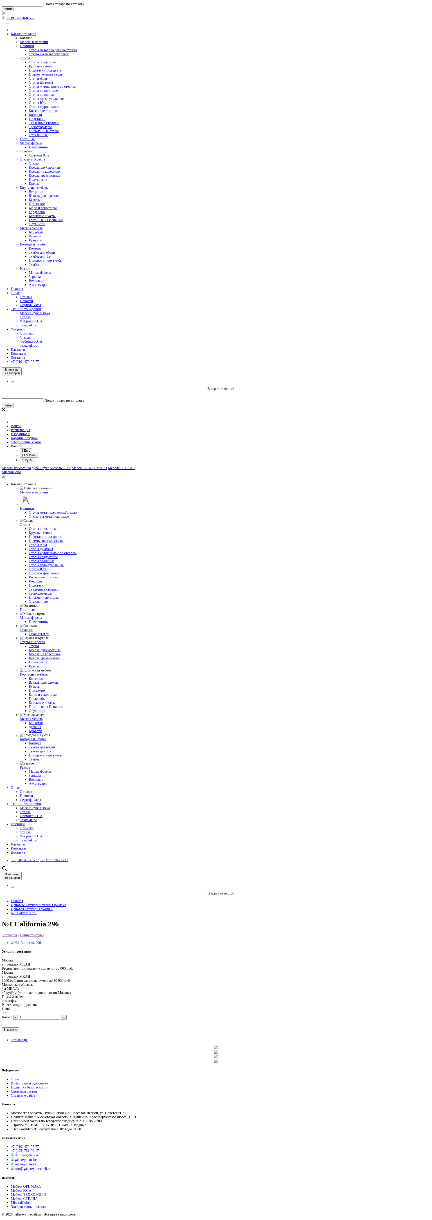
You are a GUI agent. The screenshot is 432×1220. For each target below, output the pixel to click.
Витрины (36, 192)
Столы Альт (38, 78)
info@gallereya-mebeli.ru (32, 1169)
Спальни (26, 151)
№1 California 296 (24, 913)
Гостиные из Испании (46, 220)
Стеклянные (38, 135)
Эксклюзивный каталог (29, 1207)
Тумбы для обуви (42, 252)
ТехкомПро (28, 325)
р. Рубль (27, 460)
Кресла (34, 183)
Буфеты (34, 200)
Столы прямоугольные (46, 98)
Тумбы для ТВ (40, 256)
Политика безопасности (29, 1087)
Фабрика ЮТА (31, 321)
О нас (15, 293)
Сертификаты (30, 305)
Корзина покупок (24, 438)
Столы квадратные (43, 90)
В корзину (10, 1029)
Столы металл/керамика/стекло (53, 50)
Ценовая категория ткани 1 (32, 909)
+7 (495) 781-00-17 (25, 1151)
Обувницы (37, 224)
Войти (16, 426)
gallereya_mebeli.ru (28, 1164)
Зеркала (35, 277)
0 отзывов (9, 935)
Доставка (18, 357)
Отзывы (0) (19, 1040)
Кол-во (7, 1017)
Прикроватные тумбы (46, 260)
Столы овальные (41, 94)
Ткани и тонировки (26, 309)
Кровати (35, 240)
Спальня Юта (39, 155)
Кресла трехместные (44, 175)
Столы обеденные (42, 62)
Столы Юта (38, 103)
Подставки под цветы (45, 70)
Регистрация (20, 430)
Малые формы (31, 143)
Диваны (35, 236)
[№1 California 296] (26, 943)
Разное (25, 268)
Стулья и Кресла (32, 159)
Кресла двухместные (45, 167)
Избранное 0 (20, 434)
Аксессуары (38, 285)
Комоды (35, 248)
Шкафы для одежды (44, 196)
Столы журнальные (44, 107)
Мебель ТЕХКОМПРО (89, 468)
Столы (25, 58)
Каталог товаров (23, 34)
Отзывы (26, 297)
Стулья (34, 163)
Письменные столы (44, 131)
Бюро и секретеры (43, 208)
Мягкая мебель (31, 228)
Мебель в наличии (34, 42)
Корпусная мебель (34, 188)
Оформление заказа (26, 442)
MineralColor (11, 472)
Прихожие (37, 204)
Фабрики (18, 329)
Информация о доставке (29, 1083)
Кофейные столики (43, 111)
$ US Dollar (29, 455)
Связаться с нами (24, 1091)
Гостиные (27, 139)
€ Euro (26, 450)
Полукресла (38, 179)
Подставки (37, 119)
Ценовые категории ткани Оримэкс (38, 905)
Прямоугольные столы (46, 74)
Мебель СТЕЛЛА (121, 468)
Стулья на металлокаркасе (49, 54)
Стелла (25, 317)
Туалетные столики (44, 123)
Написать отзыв (32, 935)
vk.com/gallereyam (27, 1155)
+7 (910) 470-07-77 (25, 1147)
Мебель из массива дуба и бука (25, 468)
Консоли (35, 115)
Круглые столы (40, 66)
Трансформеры (40, 127)
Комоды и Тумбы (33, 244)
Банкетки (36, 232)
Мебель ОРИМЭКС (26, 1186)
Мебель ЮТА (60, 468)
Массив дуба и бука (35, 313)
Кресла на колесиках (45, 171)
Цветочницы (39, 147)
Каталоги (18, 349)
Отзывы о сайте (23, 1095)
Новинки (27, 46)
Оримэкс (27, 333)
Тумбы (34, 264)
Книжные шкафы (42, 216)
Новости (26, 301)
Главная (17, 289)
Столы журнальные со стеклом (52, 86)
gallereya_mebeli (26, 1160)
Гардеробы (37, 212)
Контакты (18, 353)
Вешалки (36, 281)
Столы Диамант (41, 82)
